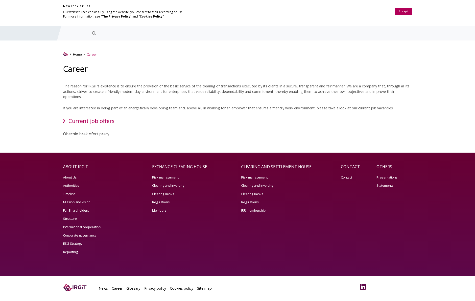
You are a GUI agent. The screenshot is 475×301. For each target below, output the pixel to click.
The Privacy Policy (116, 16)
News (103, 288)
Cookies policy (181, 288)
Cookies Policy (151, 16)
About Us (70, 177)
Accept (403, 11)
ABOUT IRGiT (75, 166)
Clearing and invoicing (168, 185)
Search (94, 33)
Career (117, 288)
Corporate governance (79, 235)
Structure (70, 218)
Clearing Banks (163, 194)
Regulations (161, 202)
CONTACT (350, 166)
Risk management (165, 177)
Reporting (70, 252)
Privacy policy (155, 288)
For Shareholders (76, 210)
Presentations (387, 177)
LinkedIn (364, 287)
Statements (385, 185)
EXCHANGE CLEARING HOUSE (179, 166)
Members (159, 210)
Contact (346, 177)
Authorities (71, 185)
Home (77, 54)
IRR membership (253, 210)
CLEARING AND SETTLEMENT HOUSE (276, 166)
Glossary (133, 288)
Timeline (69, 194)
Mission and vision (77, 202)
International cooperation (82, 227)
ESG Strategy (72, 243)
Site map (204, 288)
